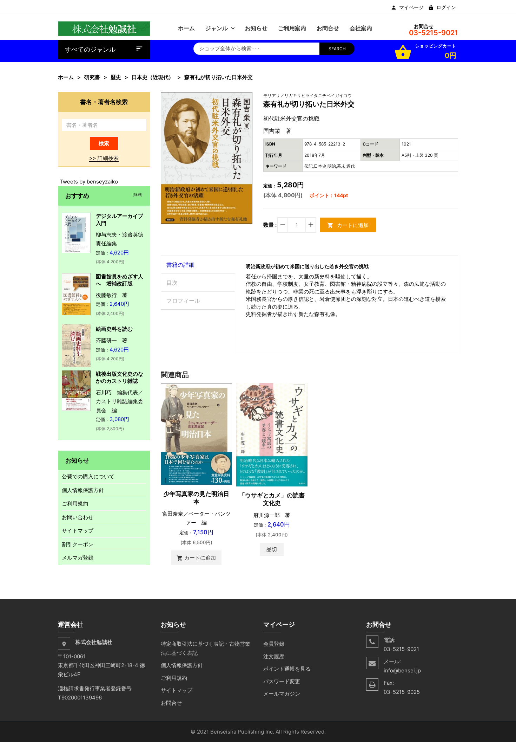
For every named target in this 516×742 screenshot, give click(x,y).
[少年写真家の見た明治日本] (196, 433)
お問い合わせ (77, 517)
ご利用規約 (75, 503)
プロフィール (183, 300)
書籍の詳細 (180, 264)
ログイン (446, 7)
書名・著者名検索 (104, 101)
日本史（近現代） (153, 77)
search (337, 48)
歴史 (116, 77)
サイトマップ (77, 530)
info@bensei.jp (402, 670)
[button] (246, 98)
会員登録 (273, 643)
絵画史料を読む (114, 328)
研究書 (92, 77)
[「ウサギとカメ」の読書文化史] (271, 434)
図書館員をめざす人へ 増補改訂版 (119, 280)
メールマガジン (281, 693)
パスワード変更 (281, 681)
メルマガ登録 (77, 557)
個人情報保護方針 (83, 490)
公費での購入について (88, 476)
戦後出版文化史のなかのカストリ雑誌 (119, 377)
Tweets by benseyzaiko (89, 181)
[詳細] (137, 194)
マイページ (411, 7)
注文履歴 (273, 656)
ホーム (66, 77)
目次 (172, 282)
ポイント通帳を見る (287, 668)
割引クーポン (77, 544)
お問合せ (171, 702)
